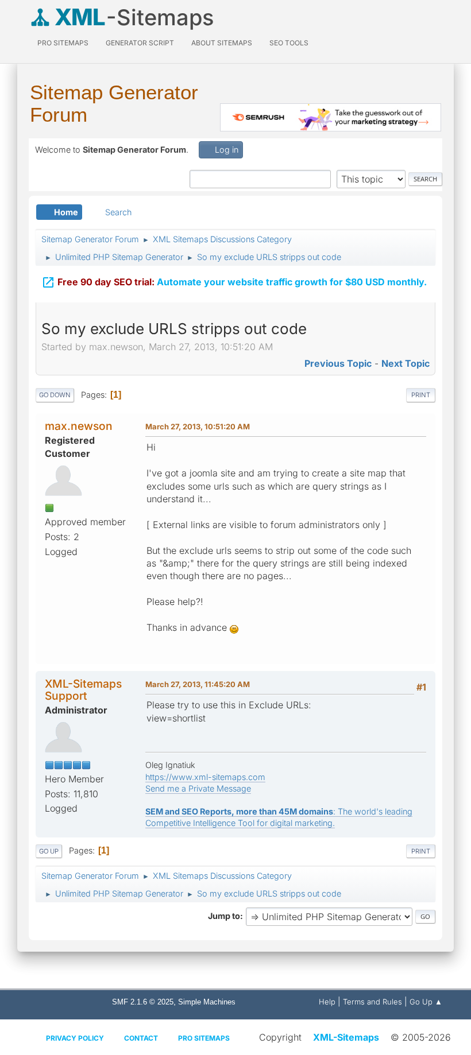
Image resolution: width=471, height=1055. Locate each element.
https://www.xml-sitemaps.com (205, 777)
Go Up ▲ (426, 1001)
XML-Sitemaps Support (83, 690)
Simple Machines (206, 1002)
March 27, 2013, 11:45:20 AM (197, 684)
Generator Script (140, 42)
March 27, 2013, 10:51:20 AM (197, 426)
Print (420, 395)
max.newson (79, 426)
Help (327, 1001)
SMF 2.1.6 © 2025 (142, 1002)
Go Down (55, 395)
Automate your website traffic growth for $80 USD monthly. (234, 282)
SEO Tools (288, 42)
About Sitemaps (221, 42)
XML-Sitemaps (346, 1037)
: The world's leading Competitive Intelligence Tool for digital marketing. (278, 817)
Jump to (224, 916)
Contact (141, 1038)
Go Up (49, 851)
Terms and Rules (372, 1001)
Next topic (405, 363)
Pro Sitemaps (204, 1038)
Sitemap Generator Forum (114, 103)
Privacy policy (75, 1038)
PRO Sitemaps (62, 42)
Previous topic (338, 363)
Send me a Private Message (198, 788)
